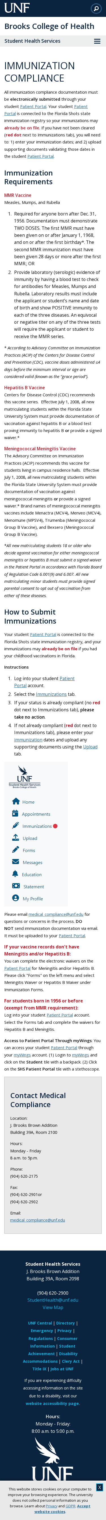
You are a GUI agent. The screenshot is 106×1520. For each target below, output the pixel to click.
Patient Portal (33, 106)
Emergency (42, 1330)
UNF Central (40, 1323)
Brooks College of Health (49, 26)
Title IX (39, 1368)
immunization (28, 740)
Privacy (51, 1505)
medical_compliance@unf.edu (56, 914)
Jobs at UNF (62, 1368)
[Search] (96, 8)
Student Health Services (32, 41)
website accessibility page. (53, 1403)
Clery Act (71, 1361)
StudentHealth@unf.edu (52, 1300)
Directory (65, 1323)
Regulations (41, 1338)
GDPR (70, 1505)
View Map (53, 1307)
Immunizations (51, 694)
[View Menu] (97, 41)
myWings (22, 1055)
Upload (90, 747)
